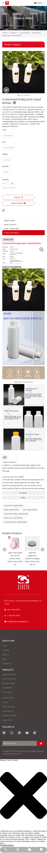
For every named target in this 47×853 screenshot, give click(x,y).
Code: (6, 228)
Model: (6, 220)
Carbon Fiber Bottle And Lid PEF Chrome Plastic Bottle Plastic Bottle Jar (15, 558)
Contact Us (6, 663)
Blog (3, 659)
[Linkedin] (19, 733)
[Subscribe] (41, 743)
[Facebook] (4, 733)
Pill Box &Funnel (8, 706)
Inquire (17, 197)
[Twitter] (12, 733)
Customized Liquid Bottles (13, 505)
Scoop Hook (7, 720)
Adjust (11, 845)
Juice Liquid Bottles (30, 510)
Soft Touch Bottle (9, 679)
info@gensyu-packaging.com (17, 621)
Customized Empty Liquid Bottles (16, 514)
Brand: (6, 224)
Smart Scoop (7, 692)
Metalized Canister (9, 674)
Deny (7, 845)
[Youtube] (27, 733)
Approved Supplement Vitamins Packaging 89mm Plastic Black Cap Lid (32, 558)
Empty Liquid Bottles (11, 510)
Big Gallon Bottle (8, 683)
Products (5, 650)
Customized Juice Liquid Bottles (15, 522)
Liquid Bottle (7, 688)
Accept (2, 845)
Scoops (5, 702)
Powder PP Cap (8, 698)
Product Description (11, 233)
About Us (5, 654)
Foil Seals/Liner (8, 711)
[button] (23, 795)
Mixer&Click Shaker (9, 715)
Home (4, 646)
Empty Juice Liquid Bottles (13, 518)
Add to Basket (17, 203)
